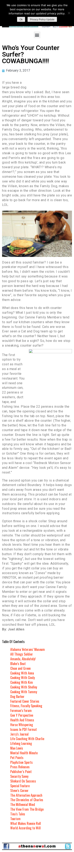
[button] (37, 34)
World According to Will (25, 827)
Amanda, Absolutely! (23, 658)
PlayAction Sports (21, 762)
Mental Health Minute (24, 752)
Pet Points (16, 757)
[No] (69, 13)
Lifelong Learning (21, 743)
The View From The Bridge (27, 809)
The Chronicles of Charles (26, 799)
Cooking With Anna (22, 673)
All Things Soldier (21, 654)
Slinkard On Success (23, 781)
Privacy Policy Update (42, 19)
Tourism (15, 818)
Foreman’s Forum (21, 710)
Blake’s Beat (18, 663)
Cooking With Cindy (22, 677)
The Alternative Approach (26, 795)
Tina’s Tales (17, 813)
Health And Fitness (22, 719)
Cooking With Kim (21, 682)
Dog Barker (17, 696)
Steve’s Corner (19, 790)
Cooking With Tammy (23, 691)
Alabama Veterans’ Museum (27, 649)
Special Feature (20, 785)
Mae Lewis (16, 748)
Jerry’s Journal (19, 734)
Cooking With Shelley (23, 687)
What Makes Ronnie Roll (25, 823)
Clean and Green (20, 668)
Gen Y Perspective (21, 715)
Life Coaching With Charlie (27, 738)
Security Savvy (19, 776)
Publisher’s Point (21, 771)
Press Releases (20, 766)
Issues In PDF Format (23, 729)
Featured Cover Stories (24, 701)
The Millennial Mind (22, 804)
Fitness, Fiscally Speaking (26, 705)
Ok (21, 19)
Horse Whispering (21, 724)
